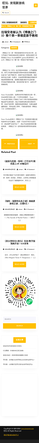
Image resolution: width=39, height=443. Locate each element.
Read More (20, 188)
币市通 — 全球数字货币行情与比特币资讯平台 (18, 364)
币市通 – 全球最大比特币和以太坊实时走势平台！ (19, 360)
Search (7, 12)
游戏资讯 (23, 22)
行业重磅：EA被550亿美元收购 (13, 350)
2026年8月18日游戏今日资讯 (12, 346)
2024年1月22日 (10, 209)
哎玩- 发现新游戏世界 (9, 22)
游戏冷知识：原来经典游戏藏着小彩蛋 (15, 355)
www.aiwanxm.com (27, 429)
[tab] (36, 5)
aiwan (6, 42)
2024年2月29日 (10, 249)
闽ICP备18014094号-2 (11, 435)
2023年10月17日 (10, 169)
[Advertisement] (19, 395)
